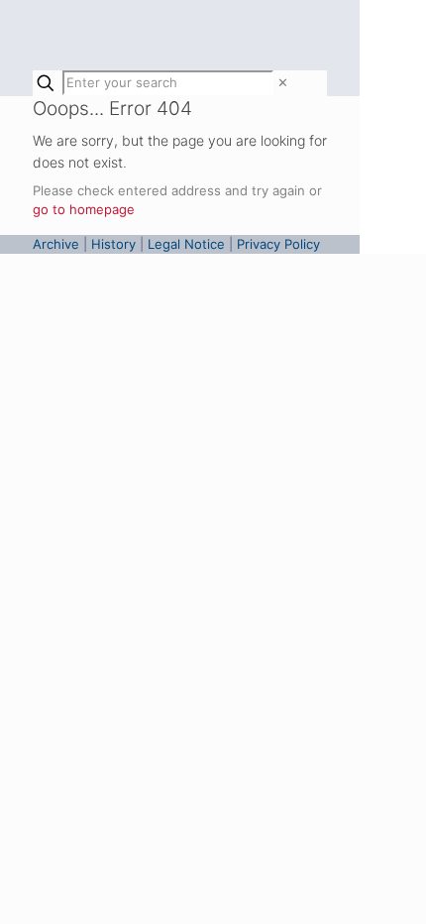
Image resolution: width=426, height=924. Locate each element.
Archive (56, 244)
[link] (282, 82)
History (113, 244)
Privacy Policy (278, 244)
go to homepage (84, 209)
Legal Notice (186, 244)
